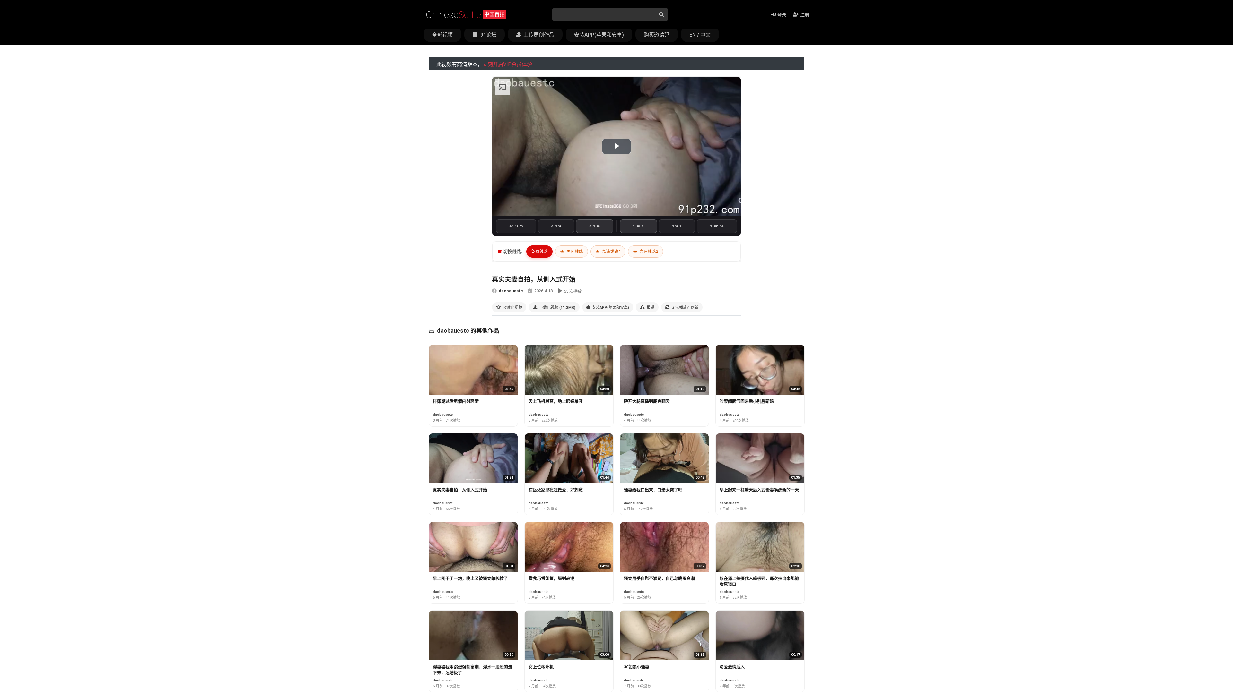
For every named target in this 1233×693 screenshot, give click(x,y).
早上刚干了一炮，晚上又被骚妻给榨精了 (470, 578)
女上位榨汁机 (541, 666)
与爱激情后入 (732, 666)
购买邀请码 (656, 35)
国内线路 (574, 251)
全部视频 (442, 35)
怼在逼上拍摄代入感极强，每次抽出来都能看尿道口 (759, 581)
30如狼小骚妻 (636, 666)
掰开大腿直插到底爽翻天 (647, 401)
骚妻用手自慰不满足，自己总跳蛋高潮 (659, 578)
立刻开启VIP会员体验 (507, 64)
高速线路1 (611, 251)
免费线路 (539, 251)
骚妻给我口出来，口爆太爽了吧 (653, 489)
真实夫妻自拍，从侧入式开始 (460, 489)
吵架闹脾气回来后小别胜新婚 (747, 401)
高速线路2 (648, 251)
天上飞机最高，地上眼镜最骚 (556, 401)
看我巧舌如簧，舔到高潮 (551, 578)
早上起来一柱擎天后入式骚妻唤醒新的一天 (759, 489)
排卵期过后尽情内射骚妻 (456, 401)
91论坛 (487, 35)
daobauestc (511, 290)
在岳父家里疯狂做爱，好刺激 (556, 489)
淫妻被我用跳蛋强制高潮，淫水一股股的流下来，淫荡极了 (472, 669)
